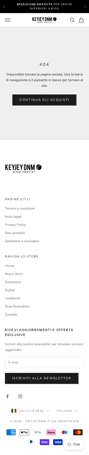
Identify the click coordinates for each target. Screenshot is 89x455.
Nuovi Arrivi (14, 274)
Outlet (10, 290)
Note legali (13, 216)
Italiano (64, 411)
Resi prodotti (15, 233)
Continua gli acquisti (44, 100)
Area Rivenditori (17, 306)
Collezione (13, 282)
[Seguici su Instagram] (20, 396)
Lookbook (12, 298)
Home (9, 265)
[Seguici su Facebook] (7, 396)
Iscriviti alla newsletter (41, 378)
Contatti (11, 314)
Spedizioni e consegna (22, 241)
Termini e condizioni (20, 208)
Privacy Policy (15, 224)
